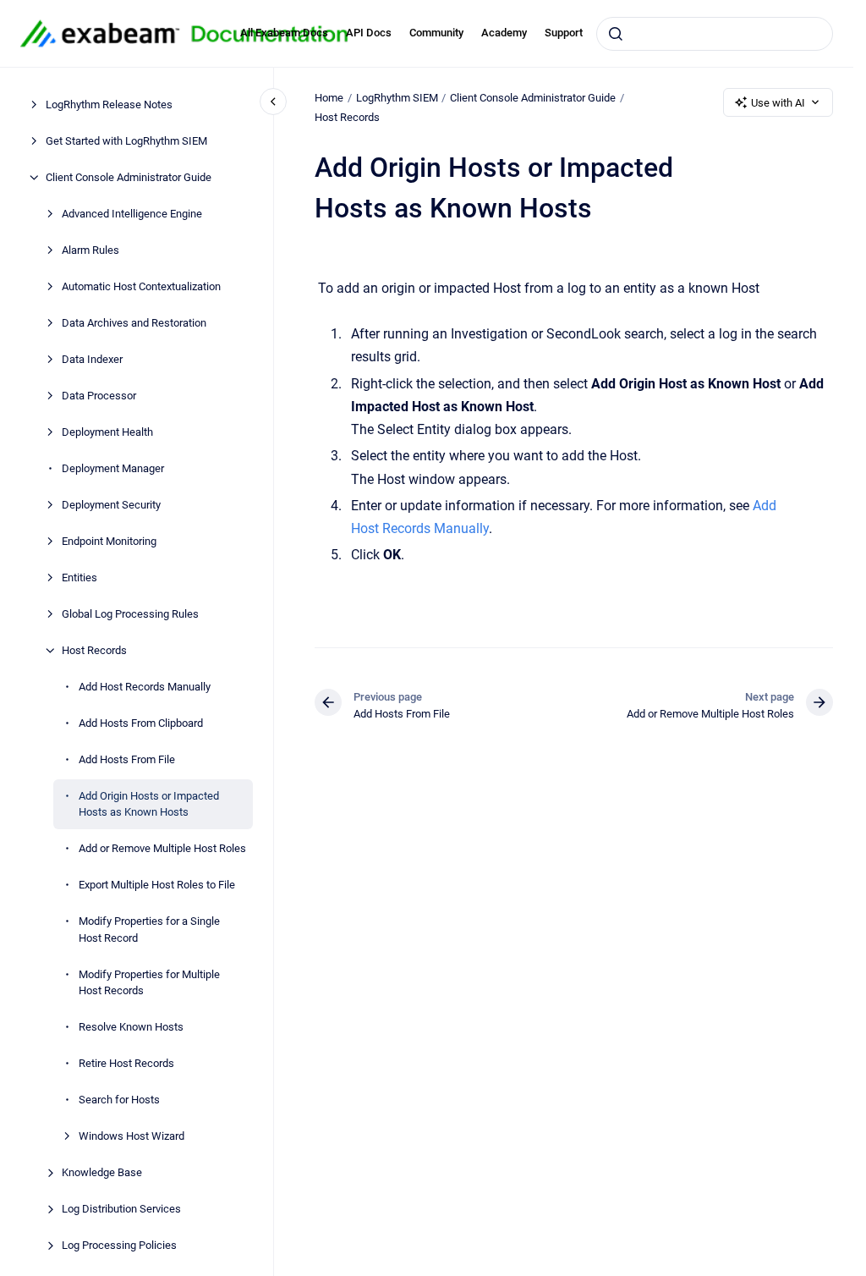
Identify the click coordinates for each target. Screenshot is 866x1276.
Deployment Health (107, 432)
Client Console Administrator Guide (128, 177)
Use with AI (778, 102)
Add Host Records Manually (145, 686)
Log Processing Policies (119, 1245)
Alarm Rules (90, 250)
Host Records (94, 650)
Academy (504, 32)
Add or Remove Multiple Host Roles (162, 848)
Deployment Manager (113, 468)
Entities (79, 577)
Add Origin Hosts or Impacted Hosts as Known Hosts (149, 804)
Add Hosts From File (127, 759)
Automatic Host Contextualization (141, 286)
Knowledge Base (102, 1172)
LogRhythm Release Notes (109, 104)
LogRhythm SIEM (397, 97)
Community (436, 32)
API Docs (369, 32)
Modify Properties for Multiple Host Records (149, 983)
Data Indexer (92, 359)
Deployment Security (111, 504)
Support (564, 32)
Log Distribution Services (121, 1208)
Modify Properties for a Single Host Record (149, 929)
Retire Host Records (126, 1063)
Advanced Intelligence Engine (132, 213)
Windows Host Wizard (131, 1136)
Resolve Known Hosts (131, 1026)
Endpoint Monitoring (109, 541)
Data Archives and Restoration (134, 322)
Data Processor (99, 395)
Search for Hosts (119, 1099)
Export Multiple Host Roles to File (157, 884)
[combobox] (714, 34)
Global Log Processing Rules (130, 614)
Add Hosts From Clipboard (141, 723)
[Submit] (615, 33)
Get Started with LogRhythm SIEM (126, 141)
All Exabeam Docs (284, 32)
